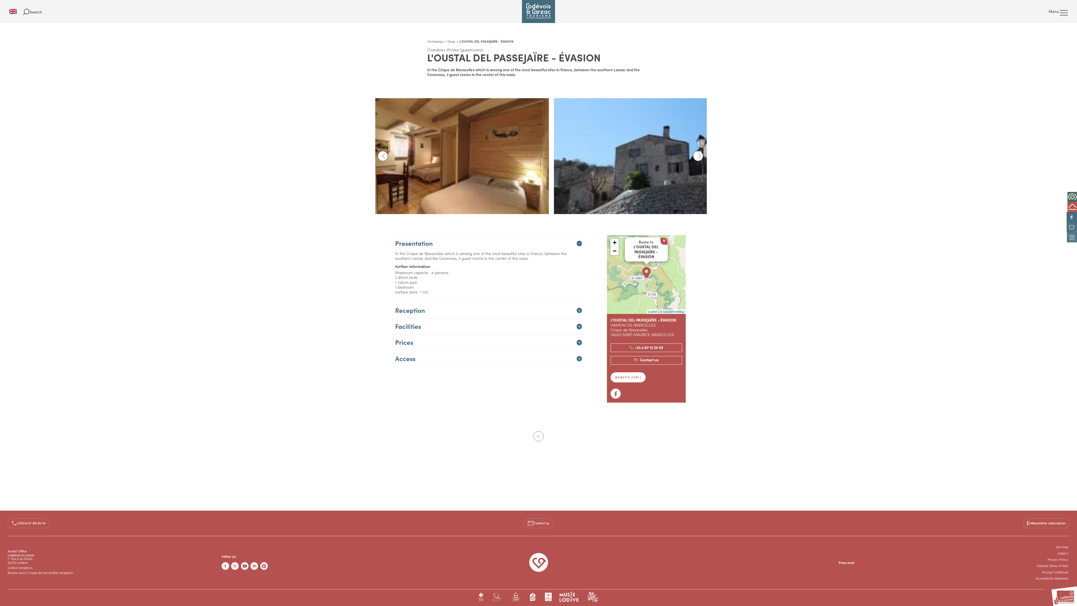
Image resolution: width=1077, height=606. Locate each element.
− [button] (614, 250)
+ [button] (614, 242)
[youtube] (244, 566)
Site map (1062, 547)
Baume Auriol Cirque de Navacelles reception (40, 572)
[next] (698, 156)
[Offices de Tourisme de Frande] (481, 596)
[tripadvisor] (254, 566)
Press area (846, 562)
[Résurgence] (592, 596)
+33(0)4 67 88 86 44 (30, 523)
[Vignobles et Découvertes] (548, 596)
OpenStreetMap (673, 311)
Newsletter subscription (1049, 523)
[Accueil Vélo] (533, 596)
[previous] (383, 156)
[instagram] (235, 566)
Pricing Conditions (1055, 572)
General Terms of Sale (1052, 565)
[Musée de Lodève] (569, 596)
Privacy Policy (1058, 559)
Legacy (1063, 553)
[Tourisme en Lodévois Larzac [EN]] (538, 11)
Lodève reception (20, 567)
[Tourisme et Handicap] (516, 596)
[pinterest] (264, 566)
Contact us (541, 523)
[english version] (16, 11)
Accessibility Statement (1052, 578)
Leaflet (652, 311)
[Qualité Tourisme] (497, 596)
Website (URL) (628, 377)
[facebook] (225, 566)
